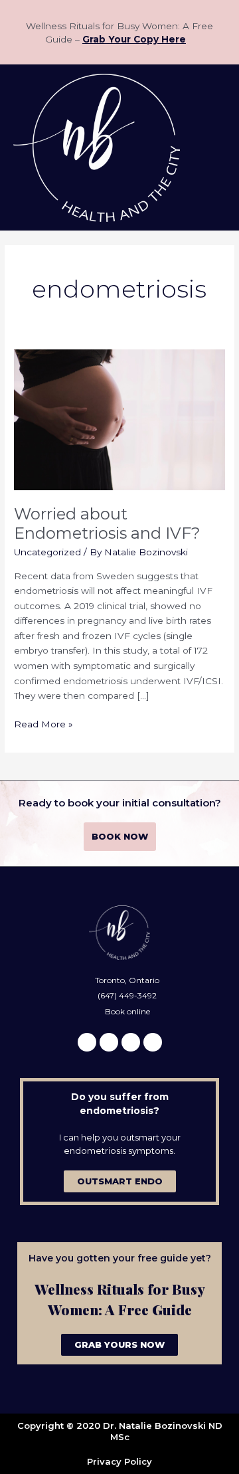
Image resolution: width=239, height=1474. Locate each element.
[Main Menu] (212, 148)
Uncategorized (47, 552)
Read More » (43, 723)
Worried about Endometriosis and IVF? (107, 523)
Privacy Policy (119, 1461)
